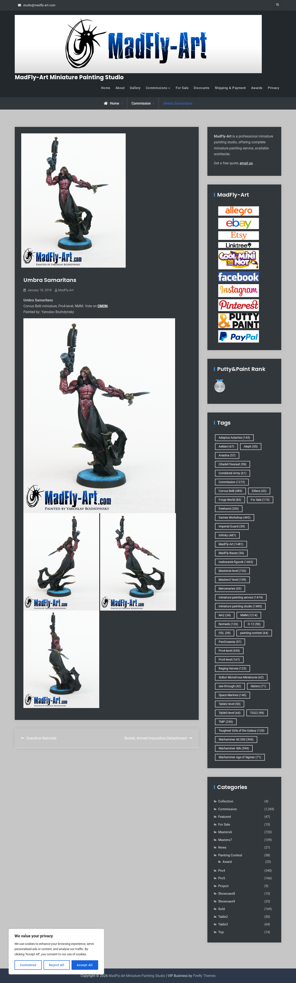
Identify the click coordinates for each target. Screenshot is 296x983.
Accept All (85, 965)
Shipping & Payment (230, 88)
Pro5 (221, 878)
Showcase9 (226, 901)
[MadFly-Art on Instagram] (238, 290)
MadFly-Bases (231, 553)
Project (223, 886)
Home (105, 88)
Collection (225, 801)
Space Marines (232, 695)
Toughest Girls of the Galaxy (241, 730)
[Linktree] (238, 245)
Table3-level (230, 713)
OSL (225, 633)
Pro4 (221, 871)
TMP (226, 721)
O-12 (254, 624)
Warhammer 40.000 (236, 739)
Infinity (227, 535)
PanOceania (230, 641)
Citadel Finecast (232, 464)
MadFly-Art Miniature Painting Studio (69, 77)
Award (227, 862)
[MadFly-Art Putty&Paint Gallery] (238, 320)
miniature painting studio (240, 606)
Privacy (273, 88)
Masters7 (225, 840)
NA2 (225, 615)
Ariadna (227, 455)
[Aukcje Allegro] (238, 211)
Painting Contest (230, 855)
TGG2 (257, 713)
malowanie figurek (236, 562)
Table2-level (230, 704)
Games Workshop (234, 517)
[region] (56, 951)
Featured (224, 817)
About (120, 88)
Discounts (202, 88)
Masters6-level (232, 570)
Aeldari (226, 446)
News (222, 847)
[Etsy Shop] (238, 235)
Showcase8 (226, 894)
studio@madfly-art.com (39, 5)
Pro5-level (229, 659)
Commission (141, 103)
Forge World (230, 499)
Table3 (223, 924)
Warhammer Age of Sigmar (240, 757)
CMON (102, 306)
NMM (248, 615)
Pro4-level (229, 650)
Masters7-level (232, 579)
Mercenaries (230, 588)
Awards (257, 88)
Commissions (157, 88)
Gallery (135, 88)
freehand (229, 508)
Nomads (228, 624)
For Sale (182, 88)
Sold (221, 909)
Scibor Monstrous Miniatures (241, 677)
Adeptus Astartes (234, 437)
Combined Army (232, 473)
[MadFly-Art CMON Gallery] (238, 260)
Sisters (258, 686)
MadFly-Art (66, 290)
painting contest (254, 633)
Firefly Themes (204, 976)
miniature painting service (241, 597)
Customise (28, 965)
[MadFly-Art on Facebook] (238, 276)
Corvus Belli (230, 491)
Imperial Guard (232, 526)
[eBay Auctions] (238, 223)
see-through (230, 686)
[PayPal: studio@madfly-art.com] (238, 336)
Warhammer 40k (234, 748)
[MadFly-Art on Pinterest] (238, 305)
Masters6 (225, 832)
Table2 (223, 917)
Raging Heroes (232, 668)
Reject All (56, 965)
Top (221, 932)
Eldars (259, 491)
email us (246, 163)
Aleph (251, 446)
